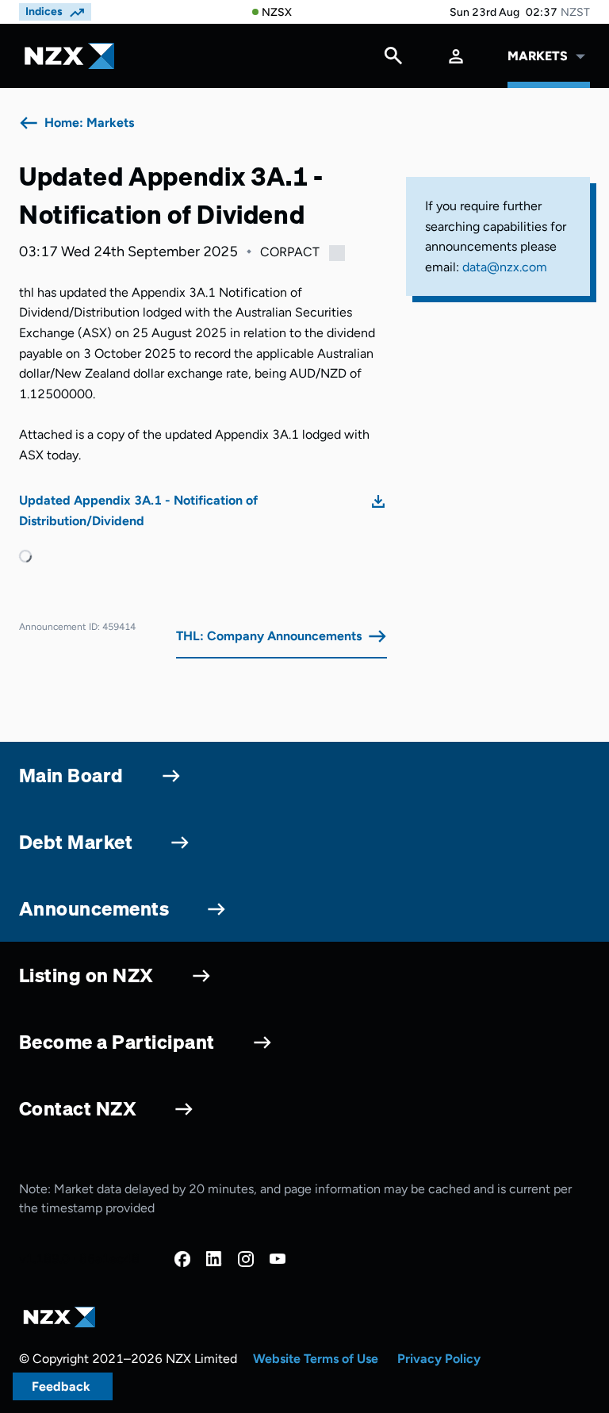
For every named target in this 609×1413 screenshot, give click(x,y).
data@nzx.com (504, 267)
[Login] (455, 56)
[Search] (393, 59)
